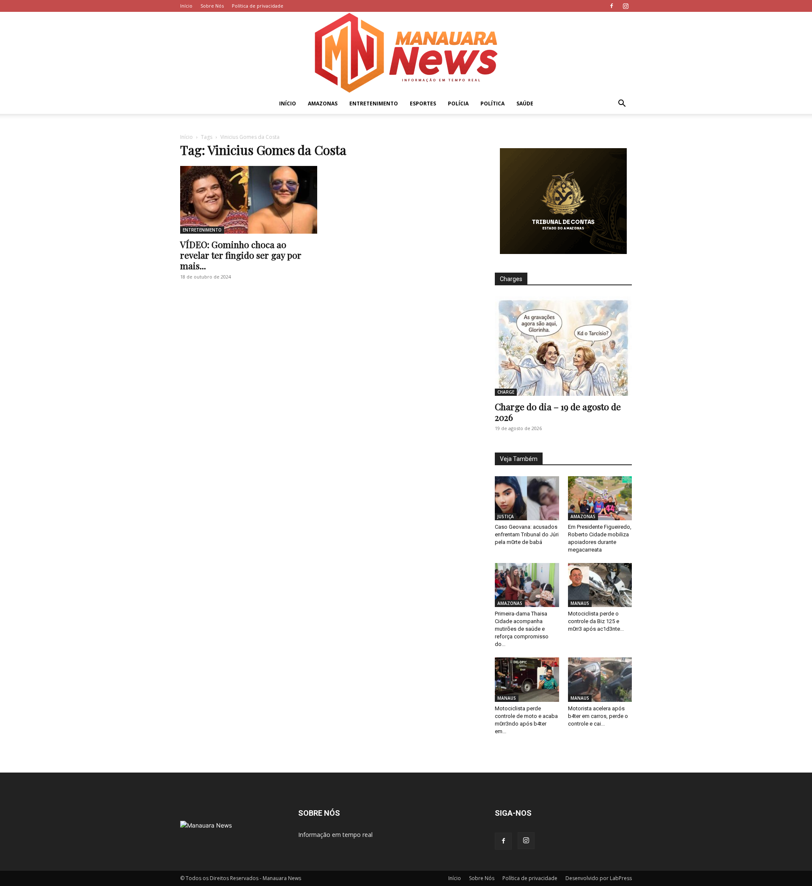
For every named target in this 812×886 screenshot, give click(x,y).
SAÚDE (524, 103)
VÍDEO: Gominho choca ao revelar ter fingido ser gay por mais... (241, 254)
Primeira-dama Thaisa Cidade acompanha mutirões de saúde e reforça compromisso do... (522, 628)
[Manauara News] (406, 53)
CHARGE (505, 392)
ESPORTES (423, 103)
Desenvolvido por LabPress (598, 878)
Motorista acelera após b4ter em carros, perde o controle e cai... (598, 716)
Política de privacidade (257, 6)
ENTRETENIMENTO (373, 103)
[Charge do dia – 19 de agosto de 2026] (563, 346)
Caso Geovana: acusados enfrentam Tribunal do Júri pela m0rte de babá (527, 534)
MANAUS (580, 603)
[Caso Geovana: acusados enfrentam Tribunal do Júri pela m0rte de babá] (527, 498)
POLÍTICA (492, 103)
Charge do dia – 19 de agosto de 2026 (558, 411)
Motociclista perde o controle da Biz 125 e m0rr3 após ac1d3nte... (596, 621)
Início (186, 6)
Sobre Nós (212, 6)
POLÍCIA (458, 103)
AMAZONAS (322, 103)
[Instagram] (625, 6)
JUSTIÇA (505, 516)
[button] (622, 104)
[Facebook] (611, 6)
